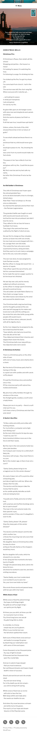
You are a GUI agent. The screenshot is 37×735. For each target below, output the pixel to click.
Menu (20, 6)
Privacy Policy (7, 728)
